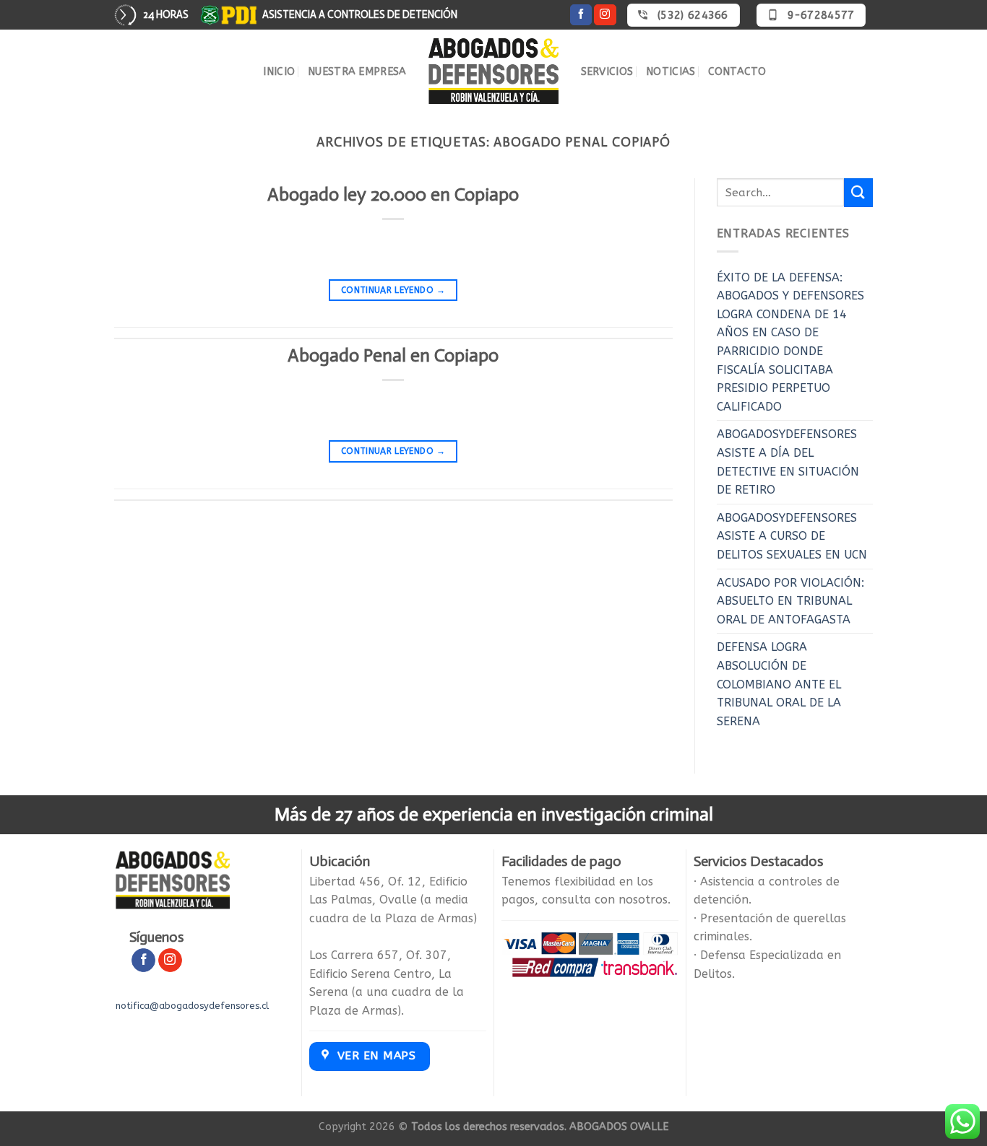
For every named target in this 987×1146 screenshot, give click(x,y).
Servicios (607, 72)
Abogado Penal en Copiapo (393, 355)
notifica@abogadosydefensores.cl (192, 1005)
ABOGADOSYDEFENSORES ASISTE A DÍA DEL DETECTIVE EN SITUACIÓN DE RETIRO (788, 462)
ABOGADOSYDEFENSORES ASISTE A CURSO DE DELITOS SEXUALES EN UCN (792, 536)
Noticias (670, 72)
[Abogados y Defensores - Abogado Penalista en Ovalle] (493, 71)
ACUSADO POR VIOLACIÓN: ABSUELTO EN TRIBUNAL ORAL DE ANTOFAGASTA (790, 601)
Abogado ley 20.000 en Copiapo (393, 194)
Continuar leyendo (393, 290)
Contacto (737, 72)
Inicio (279, 72)
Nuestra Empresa (357, 72)
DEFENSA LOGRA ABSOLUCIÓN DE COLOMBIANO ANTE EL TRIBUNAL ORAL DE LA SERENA (779, 683)
